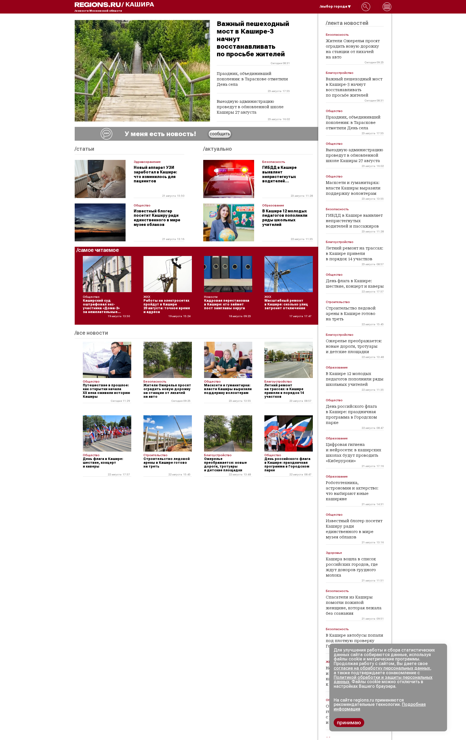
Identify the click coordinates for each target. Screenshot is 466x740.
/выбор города (333, 6)
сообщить (220, 133)
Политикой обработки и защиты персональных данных (383, 680)
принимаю (349, 722)
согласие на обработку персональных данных (382, 668)
